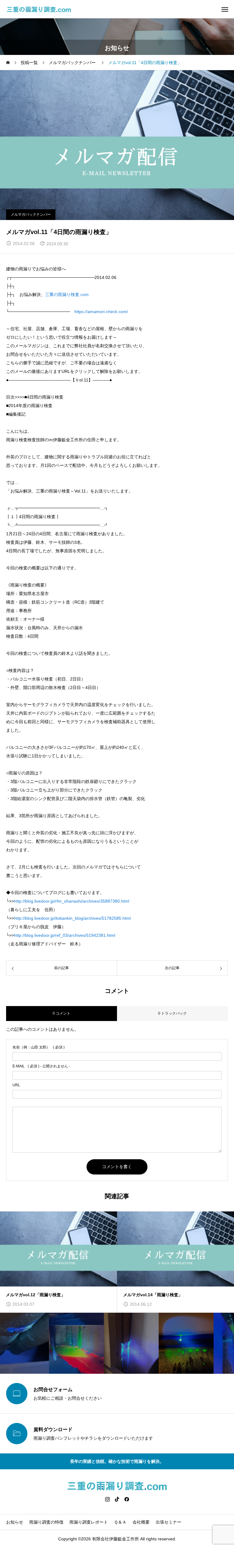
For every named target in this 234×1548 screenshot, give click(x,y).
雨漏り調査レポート (88, 1522)
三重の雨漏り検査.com (67, 294)
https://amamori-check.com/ (101, 311)
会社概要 (141, 1522)
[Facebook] (126, 1499)
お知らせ (14, 1522)
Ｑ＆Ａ (120, 1522)
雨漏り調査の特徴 (46, 1522)
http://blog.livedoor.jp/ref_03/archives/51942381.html (64, 935)
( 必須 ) (38, 1047)
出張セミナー (168, 1522)
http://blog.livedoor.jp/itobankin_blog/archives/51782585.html (72, 918)
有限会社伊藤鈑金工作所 (115, 1538)
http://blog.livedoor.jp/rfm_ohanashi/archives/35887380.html (71, 901)
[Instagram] (107, 1499)
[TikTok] (117, 1499)
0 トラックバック (172, 1013)
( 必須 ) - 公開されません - (41, 1066)
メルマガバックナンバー (31, 214)
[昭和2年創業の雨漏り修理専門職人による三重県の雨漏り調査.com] (39, 9)
